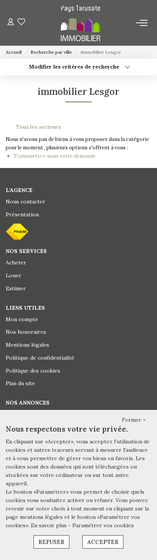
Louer (13, 275)
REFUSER (51, 542)
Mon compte (22, 319)
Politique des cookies (33, 370)
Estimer (16, 288)
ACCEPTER (103, 542)
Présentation (22, 214)
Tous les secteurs (38, 126)
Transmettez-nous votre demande (54, 156)
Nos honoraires (26, 331)
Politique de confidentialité (40, 357)
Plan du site (20, 383)
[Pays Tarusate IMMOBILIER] (81, 23)
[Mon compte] (11, 23)
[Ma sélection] (21, 23)
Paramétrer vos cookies (103, 525)
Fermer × (134, 419)
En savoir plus (49, 525)
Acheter (16, 262)
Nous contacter (25, 201)
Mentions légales (27, 344)
